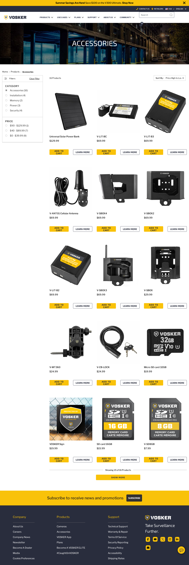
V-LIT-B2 (54, 290)
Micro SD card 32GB (155, 367)
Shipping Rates (116, 558)
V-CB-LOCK (103, 367)
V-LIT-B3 (149, 136)
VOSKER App (64, 537)
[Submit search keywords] (171, 15)
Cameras (62, 526)
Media (16, 553)
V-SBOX (148, 290)
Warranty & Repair (118, 531)
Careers (17, 531)
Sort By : (160, 78)
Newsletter (19, 542)
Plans (60, 542)
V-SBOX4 (102, 213)
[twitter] (162, 539)
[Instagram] (170, 539)
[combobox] (156, 15)
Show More (118, 477)
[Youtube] (155, 539)
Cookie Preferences (24, 558)
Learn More (83, 152)
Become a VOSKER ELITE (71, 547)
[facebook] (148, 539)
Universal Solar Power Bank (64, 136)
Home (5, 71)
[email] (148, 547)
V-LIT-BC (102, 136)
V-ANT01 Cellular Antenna (63, 213)
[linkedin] (177, 539)
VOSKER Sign (56, 444)
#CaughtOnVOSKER (68, 553)
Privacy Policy (115, 547)
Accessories (63, 531)
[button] (47, 17)
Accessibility (115, 553)
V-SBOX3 (102, 290)
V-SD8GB (149, 444)
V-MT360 (54, 367)
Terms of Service (117, 537)
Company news (21, 537)
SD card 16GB (104, 444)
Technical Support (118, 526)
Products (15, 71)
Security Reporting (118, 542)
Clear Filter (34, 78)
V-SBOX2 (149, 213)
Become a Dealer (22, 547)
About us (18, 526)
